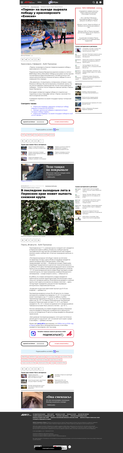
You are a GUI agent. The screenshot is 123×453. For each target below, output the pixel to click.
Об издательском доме (39, 414)
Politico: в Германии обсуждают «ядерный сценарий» (90, 109)
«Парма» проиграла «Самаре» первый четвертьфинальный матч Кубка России (37, 153)
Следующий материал (48, 448)
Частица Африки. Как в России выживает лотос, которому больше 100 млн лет (91, 66)
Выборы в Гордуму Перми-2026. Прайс (90, 417)
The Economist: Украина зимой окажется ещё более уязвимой (90, 98)
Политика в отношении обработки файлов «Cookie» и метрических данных (49, 435)
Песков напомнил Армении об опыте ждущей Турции (91, 103)
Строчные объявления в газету (79, 415)
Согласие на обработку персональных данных (43, 433)
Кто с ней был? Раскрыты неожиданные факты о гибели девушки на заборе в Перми (88, 19)
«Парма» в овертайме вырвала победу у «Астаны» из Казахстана (36, 147)
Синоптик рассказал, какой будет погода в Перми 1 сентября (37, 380)
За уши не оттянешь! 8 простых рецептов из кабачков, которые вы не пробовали (92, 212)
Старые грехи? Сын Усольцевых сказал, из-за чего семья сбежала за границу (91, 190)
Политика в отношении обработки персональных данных (45, 434)
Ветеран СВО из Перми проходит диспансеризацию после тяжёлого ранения (88, 33)
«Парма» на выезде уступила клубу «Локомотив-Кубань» (62, 153)
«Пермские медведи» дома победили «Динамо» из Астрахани (37, 158)
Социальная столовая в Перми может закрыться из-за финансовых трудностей (89, 39)
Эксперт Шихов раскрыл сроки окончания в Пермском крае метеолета (36, 387)
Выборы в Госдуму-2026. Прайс (41, 417)
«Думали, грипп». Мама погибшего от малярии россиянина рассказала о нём (88, 26)
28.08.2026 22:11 (25, 186)
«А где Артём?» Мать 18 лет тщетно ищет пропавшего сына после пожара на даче (91, 201)
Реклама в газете (71, 414)
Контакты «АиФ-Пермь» (62, 415)
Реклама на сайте (60, 414)
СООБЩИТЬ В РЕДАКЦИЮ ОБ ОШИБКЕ (42, 419)
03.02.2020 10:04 (25, 6)
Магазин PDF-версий (83, 414)
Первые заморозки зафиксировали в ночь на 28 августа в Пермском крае (35, 376)
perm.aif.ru (41, 323)
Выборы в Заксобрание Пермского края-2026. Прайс (64, 417)
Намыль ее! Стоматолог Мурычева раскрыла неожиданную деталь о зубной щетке (91, 61)
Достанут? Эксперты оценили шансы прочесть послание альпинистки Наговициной (92, 55)
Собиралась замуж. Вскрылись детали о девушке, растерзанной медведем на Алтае (91, 78)
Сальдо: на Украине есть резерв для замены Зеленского (91, 87)
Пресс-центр (50, 414)
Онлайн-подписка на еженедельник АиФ (44, 415)
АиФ (32, 55)
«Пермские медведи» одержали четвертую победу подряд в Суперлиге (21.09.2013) (50, 107)
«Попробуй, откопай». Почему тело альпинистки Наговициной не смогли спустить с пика (91, 50)
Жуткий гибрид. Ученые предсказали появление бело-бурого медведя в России (92, 207)
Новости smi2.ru (26, 181)
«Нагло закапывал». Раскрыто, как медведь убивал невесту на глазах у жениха (91, 72)
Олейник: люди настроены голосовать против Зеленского (90, 92)
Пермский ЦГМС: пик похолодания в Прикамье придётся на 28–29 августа (61, 381)
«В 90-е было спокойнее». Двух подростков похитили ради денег (91, 217)
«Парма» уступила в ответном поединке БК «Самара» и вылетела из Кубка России (62, 148)
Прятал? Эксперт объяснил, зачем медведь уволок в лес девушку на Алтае (91, 196)
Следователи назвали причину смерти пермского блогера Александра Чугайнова (88, 12)
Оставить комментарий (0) (61, 121)
